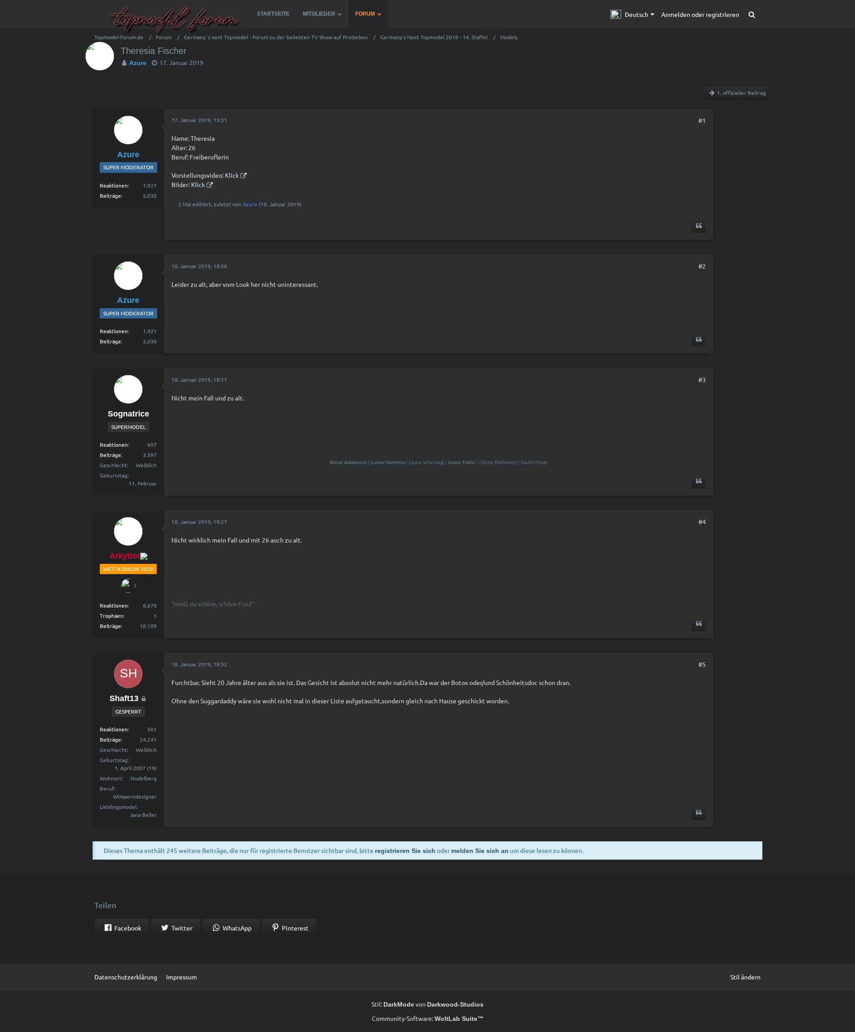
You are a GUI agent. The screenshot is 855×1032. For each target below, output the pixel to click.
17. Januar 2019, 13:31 (199, 119)
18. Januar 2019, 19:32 (199, 664)
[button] (632, 14)
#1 (702, 120)
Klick (232, 175)
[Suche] (752, 14)
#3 (702, 379)
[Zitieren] (699, 226)
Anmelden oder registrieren (700, 14)
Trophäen (111, 615)
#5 (702, 664)
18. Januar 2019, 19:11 (199, 379)
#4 (702, 522)
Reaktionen (114, 185)
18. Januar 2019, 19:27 (199, 521)
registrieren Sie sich (405, 850)
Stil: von (427, 1004)
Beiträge (110, 195)
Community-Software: (428, 1018)
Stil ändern (745, 977)
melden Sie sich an (480, 850)
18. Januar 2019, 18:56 (199, 265)
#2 (702, 266)
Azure (250, 204)
